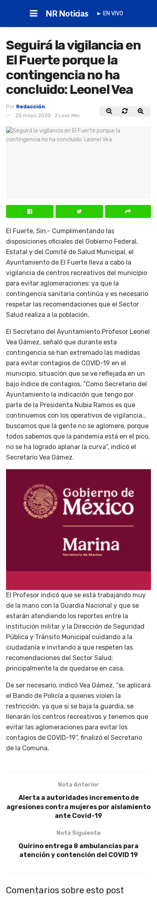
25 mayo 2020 (33, 115)
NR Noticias (67, 14)
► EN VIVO (109, 13)
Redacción (30, 107)
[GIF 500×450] (78, 529)
